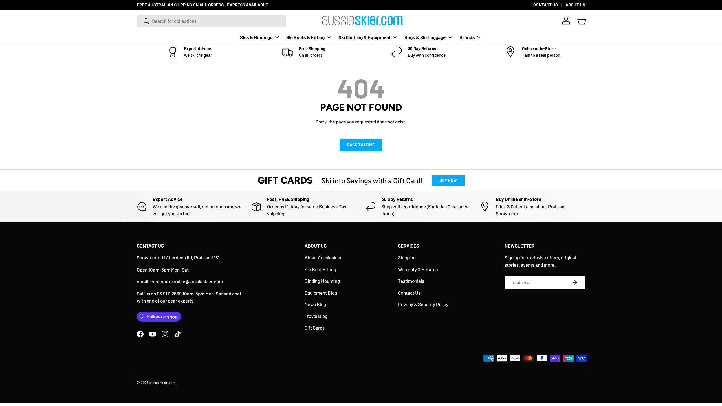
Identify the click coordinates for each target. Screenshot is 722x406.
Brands (467, 37)
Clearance (458, 206)
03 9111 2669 (169, 293)
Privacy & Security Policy (423, 304)
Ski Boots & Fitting (305, 37)
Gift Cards (315, 327)
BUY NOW (448, 180)
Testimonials (411, 281)
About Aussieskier (323, 257)
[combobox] (211, 21)
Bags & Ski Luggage (425, 37)
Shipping (407, 257)
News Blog (315, 304)
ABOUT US (575, 4)
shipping (275, 213)
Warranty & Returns (418, 269)
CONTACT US (545, 4)
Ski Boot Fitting (320, 269)
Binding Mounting (322, 281)
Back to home (361, 144)
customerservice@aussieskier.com (187, 281)
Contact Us (409, 292)
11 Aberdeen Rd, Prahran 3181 (191, 257)
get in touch (214, 206)
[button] (582, 20)
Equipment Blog (321, 292)
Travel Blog (316, 316)
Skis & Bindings (256, 37)
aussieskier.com (162, 382)
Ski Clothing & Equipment (364, 37)
